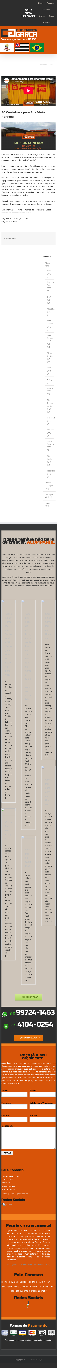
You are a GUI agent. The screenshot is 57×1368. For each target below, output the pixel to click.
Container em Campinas (8, 830)
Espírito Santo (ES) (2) (50, 286)
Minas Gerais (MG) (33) (50, 357)
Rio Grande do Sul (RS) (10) (50, 406)
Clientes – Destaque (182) (49, 486)
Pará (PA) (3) (49, 371)
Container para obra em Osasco (48, 792)
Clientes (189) (48, 264)
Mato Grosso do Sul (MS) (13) (50, 341)
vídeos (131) (47, 504)
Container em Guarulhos (28, 858)
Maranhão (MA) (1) (50, 312)
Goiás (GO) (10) (49, 300)
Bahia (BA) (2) (49, 273)
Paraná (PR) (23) (50, 391)
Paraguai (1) (50, 381)
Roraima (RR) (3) (50, 433)
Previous (43, 64)
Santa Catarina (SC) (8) (50, 445)
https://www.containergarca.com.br (16, 212)
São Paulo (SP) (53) (49, 460)
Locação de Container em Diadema (48, 626)
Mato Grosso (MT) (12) (50, 325)
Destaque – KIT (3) (49, 495)
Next (52, 64)
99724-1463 (32, 1012)
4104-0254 (32, 1024)
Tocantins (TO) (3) (50, 474)
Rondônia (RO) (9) (50, 421)
